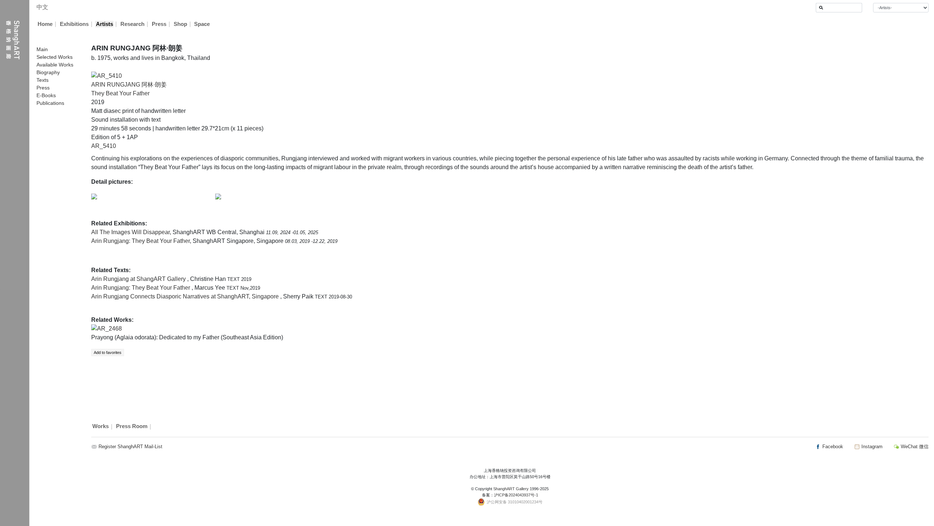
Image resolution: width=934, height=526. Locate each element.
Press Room (131, 427)
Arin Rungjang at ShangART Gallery (139, 279)
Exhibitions (74, 24)
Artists (104, 24)
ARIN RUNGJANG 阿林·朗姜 (129, 84)
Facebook (832, 446)
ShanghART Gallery (511, 489)
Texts (42, 80)
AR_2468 (109, 328)
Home (45, 24)
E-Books (46, 95)
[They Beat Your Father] (106, 75)
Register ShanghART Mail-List (130, 446)
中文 (42, 7)
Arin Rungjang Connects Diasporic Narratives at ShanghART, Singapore (185, 296)
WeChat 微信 (914, 446)
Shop (180, 24)
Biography (48, 72)
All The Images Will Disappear (130, 232)
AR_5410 (103, 146)
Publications (50, 103)
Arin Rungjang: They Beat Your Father (140, 241)
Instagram (871, 446)
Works (100, 427)
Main (42, 49)
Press (159, 24)
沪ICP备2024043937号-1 (516, 495)
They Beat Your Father (120, 93)
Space (202, 24)
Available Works (54, 65)
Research (132, 24)
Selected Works (54, 57)
